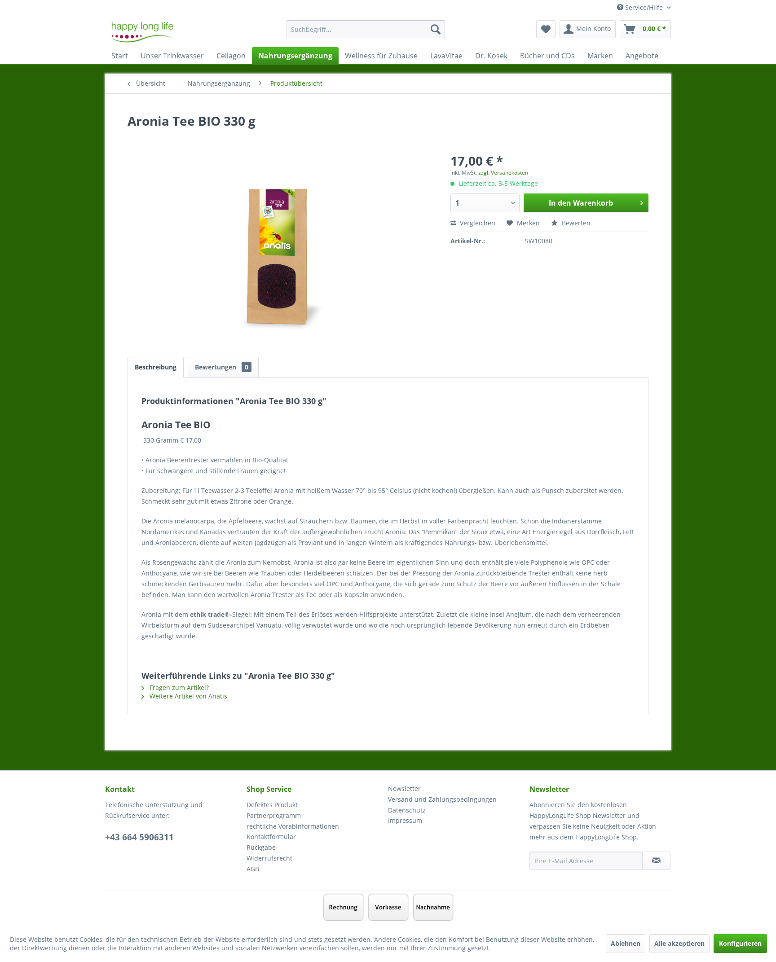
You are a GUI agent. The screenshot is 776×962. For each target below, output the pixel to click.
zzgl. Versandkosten (503, 172)
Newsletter (404, 788)
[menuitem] (366, 33)
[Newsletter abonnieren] (656, 861)
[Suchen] (435, 29)
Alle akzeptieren (679, 943)
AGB (253, 869)
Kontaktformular (271, 836)
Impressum (405, 820)
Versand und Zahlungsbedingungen (442, 799)
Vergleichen (476, 223)
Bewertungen (221, 367)
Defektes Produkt (272, 804)
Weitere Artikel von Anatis (187, 696)
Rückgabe (261, 847)
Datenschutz (407, 810)
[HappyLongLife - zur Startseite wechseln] (142, 31)
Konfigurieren (740, 943)
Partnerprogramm (274, 815)
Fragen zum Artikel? (178, 687)
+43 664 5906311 (139, 837)
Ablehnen (625, 943)
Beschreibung (155, 367)
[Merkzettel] (546, 29)
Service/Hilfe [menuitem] (644, 7)
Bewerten (575, 223)
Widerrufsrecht (269, 858)
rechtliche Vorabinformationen (293, 826)
